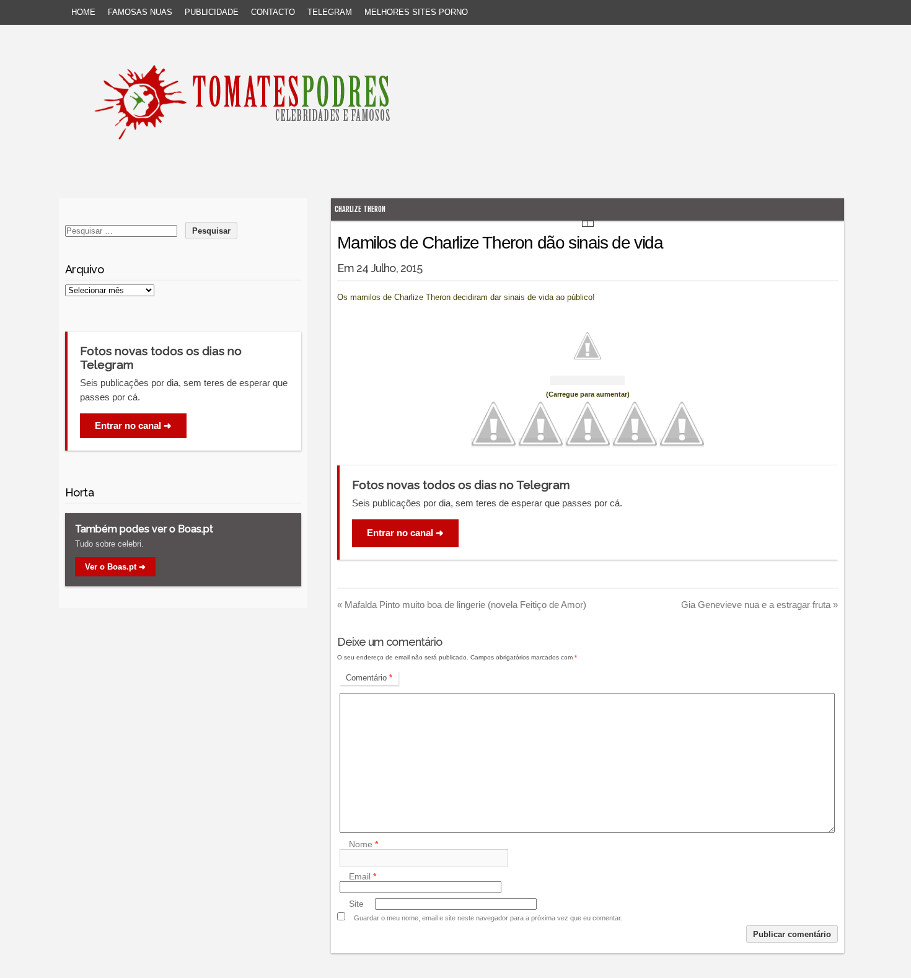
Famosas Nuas (140, 12)
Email (362, 876)
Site (356, 904)
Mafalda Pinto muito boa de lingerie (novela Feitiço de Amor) (461, 604)
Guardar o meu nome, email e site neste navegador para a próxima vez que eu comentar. (488, 918)
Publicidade (212, 12)
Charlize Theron (360, 209)
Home (83, 12)
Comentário (369, 677)
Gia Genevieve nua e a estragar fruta (759, 604)
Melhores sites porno (416, 12)
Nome (363, 844)
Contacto (273, 12)
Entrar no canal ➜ (405, 532)
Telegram (329, 12)
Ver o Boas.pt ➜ (115, 566)
